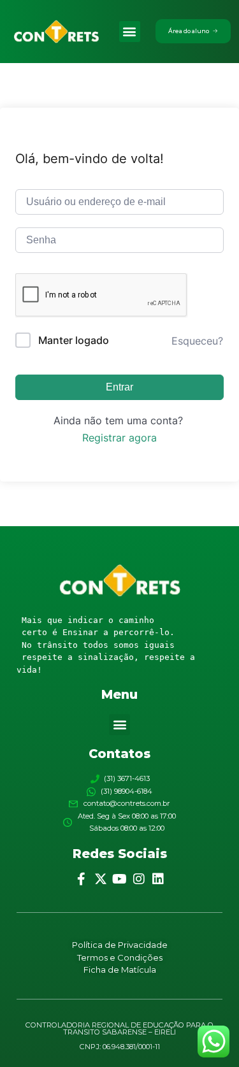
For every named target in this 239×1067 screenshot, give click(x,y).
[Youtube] (119, 879)
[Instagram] (139, 879)
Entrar (119, 387)
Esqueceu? (197, 340)
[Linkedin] (158, 879)
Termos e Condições (120, 957)
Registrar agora (119, 437)
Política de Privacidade (120, 945)
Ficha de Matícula (119, 969)
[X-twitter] (100, 879)
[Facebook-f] (81, 879)
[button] (129, 31)
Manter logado (73, 340)
